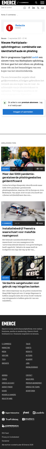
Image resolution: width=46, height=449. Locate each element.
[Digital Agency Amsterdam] (10, 412)
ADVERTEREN (30, 391)
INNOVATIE (5, 363)
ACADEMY (29, 359)
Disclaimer (5, 441)
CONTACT (29, 375)
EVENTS (28, 348)
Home (3, 15)
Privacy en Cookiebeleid (10, 437)
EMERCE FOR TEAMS (33, 387)
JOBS (27, 363)
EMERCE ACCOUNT (8, 383)
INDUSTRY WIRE (7, 399)
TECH (4, 359)
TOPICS (4, 379)
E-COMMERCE (6, 344)
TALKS (28, 344)
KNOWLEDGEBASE (32, 367)
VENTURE (5, 356)
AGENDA (4, 375)
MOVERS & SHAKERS (9, 395)
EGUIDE (4, 391)
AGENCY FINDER (7, 387)
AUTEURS (29, 356)
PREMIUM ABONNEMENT (34, 383)
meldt (35, 57)
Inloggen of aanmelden (23, 112)
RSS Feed (5, 433)
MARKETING (6, 348)
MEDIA (4, 352)
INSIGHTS (29, 352)
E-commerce (24, 2)
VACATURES (30, 379)
